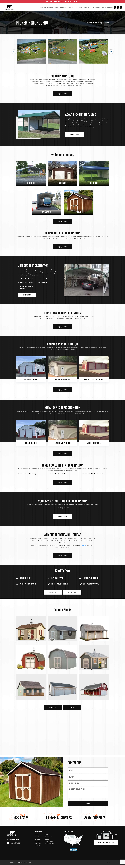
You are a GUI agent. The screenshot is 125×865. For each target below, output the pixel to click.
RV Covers (46, 211)
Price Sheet (52, 707)
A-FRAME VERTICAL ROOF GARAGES (94, 379)
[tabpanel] (31, 51)
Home (89, 23)
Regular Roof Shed (31, 443)
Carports (31, 182)
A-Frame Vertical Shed (94, 443)
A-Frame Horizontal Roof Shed (62, 443)
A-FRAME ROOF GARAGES (31, 379)
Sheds (78, 211)
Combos (94, 182)
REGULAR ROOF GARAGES (62, 379)
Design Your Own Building (106, 842)
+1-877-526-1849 (121, 7)
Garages (62, 182)
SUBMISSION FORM (52, 592)
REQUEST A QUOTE (62, 94)
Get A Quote (72, 707)
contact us (83, 545)
